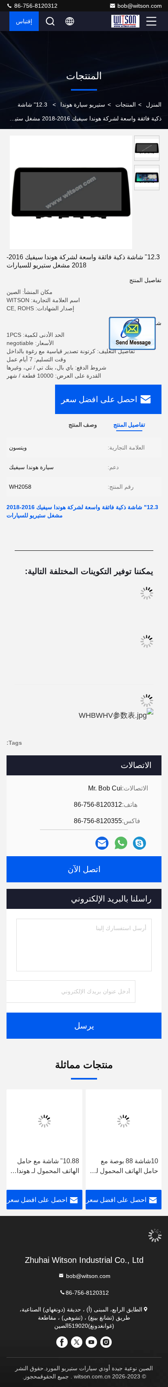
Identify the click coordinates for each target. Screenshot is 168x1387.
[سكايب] (139, 843)
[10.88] (44, 1121)
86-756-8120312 (35, 5)
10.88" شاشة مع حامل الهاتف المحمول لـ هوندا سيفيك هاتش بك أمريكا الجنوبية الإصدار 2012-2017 (48, 1167)
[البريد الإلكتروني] (102, 843)
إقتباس (24, 21)
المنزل (153, 104)
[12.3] (71, 192)
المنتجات (125, 104)
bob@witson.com (139, 5)
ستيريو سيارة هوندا (82, 104)
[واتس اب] (121, 843)
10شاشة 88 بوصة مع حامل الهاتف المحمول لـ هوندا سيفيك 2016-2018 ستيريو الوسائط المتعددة (125, 1167)
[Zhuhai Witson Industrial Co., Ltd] (127, 21)
